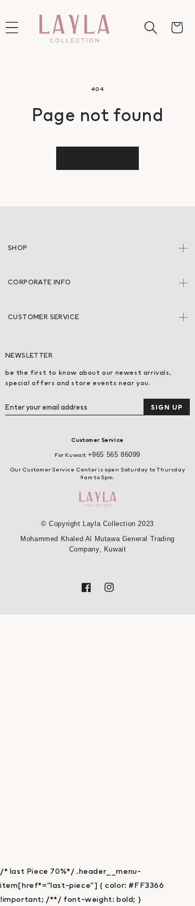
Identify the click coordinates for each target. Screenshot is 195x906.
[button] (151, 28)
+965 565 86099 (114, 454)
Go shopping (97, 157)
